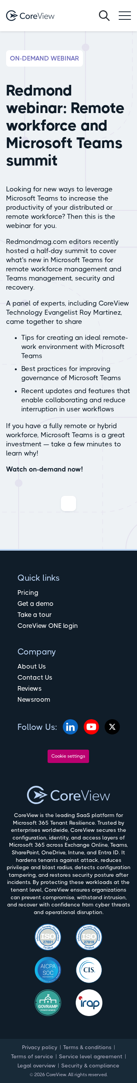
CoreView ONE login (48, 625)
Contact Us (35, 677)
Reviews (30, 688)
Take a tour (35, 614)
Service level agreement (91, 1056)
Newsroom (34, 699)
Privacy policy (39, 1047)
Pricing (28, 592)
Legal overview (37, 1065)
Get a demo (36, 603)
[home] (30, 15)
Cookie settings (68, 756)
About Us (32, 666)
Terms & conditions (87, 1047)
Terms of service (32, 1056)
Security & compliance (90, 1065)
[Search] (104, 15)
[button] (125, 16)
